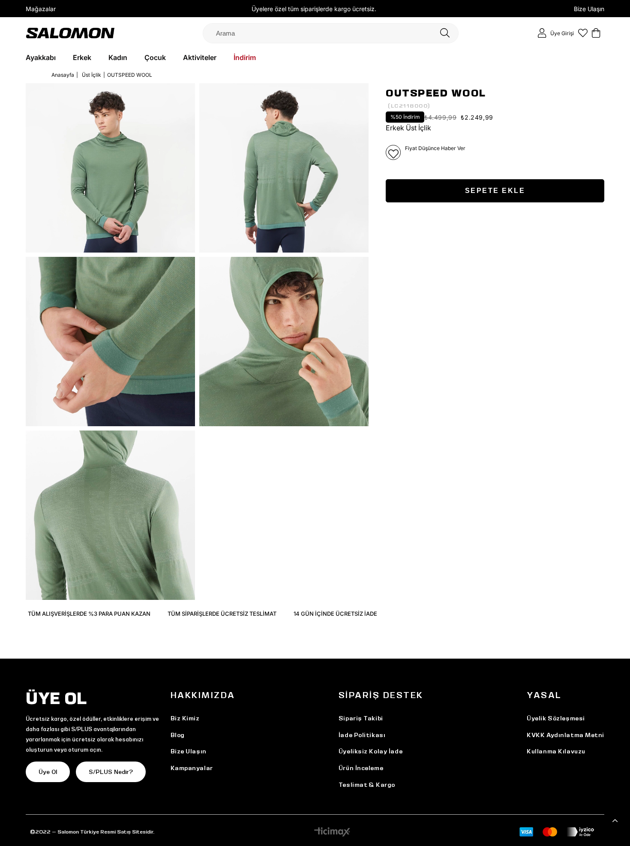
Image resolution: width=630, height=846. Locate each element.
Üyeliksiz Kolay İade (370, 751)
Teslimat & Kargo (367, 785)
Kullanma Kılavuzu (556, 751)
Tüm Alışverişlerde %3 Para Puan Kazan (89, 613)
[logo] (70, 32)
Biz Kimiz (185, 718)
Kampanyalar (192, 768)
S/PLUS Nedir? (111, 772)
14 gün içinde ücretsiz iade (335, 613)
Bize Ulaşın (589, 8)
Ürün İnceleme (361, 768)
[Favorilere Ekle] (393, 152)
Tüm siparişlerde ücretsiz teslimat (222, 613)
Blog (178, 735)
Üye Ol (48, 772)
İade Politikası (362, 735)
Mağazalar (41, 8)
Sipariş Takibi (361, 718)
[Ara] (445, 33)
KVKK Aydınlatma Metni (565, 735)
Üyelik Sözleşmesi (556, 718)
